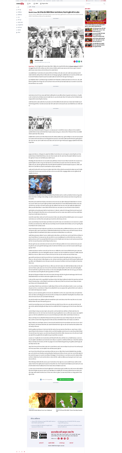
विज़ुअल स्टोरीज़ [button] (45, 3)
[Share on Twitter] (81, 61)
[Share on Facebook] (77, 61)
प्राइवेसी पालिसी (51, 443)
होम (30, 6)
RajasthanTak (48, 0)
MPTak (61, 0)
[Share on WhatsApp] (79, 61)
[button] (21, 7)
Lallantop (17, 0)
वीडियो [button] (37, 3)
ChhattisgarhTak (39, 0)
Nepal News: (31, 66)
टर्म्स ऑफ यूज (61, 443)
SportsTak (21, 0)
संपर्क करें (71, 443)
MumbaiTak (34, 0)
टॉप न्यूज (33, 6)
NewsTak (58, 0)
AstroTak (25, 0)
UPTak (44, 0)
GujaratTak (54, 0)
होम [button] (29, 3)
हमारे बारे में (41, 443)
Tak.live (29, 0)
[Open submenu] (25, 17)
